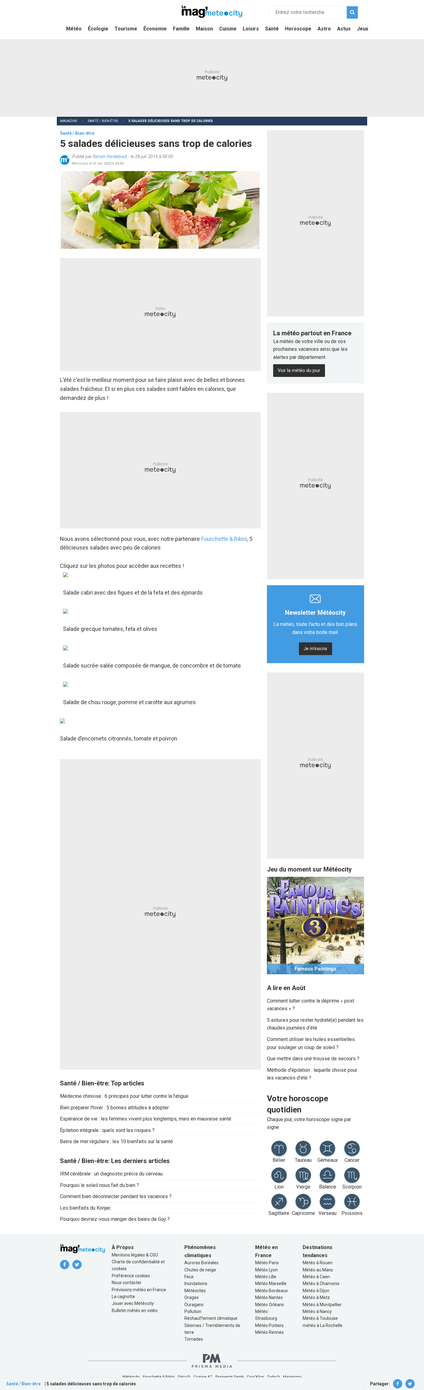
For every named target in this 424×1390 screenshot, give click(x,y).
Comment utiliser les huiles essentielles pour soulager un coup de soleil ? (311, 1043)
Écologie (98, 29)
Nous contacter (127, 1282)
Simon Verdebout (110, 156)
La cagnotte (123, 1296)
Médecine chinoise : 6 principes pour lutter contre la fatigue (124, 1096)
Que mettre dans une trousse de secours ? (313, 1059)
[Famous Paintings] (315, 925)
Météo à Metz (316, 1297)
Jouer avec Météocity (133, 1303)
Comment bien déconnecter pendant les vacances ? (116, 1196)
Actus (344, 29)
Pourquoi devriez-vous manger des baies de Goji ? (115, 1219)
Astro (324, 29)
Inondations (195, 1283)
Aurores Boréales (201, 1262)
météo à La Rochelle (322, 1325)
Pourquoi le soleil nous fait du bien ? (99, 1185)
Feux (189, 1276)
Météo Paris (267, 1262)
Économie (155, 29)
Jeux (362, 29)
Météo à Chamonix (321, 1283)
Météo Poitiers (269, 1325)
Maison (204, 29)
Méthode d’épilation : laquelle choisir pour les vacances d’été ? (312, 1074)
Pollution (192, 1311)
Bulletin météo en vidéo (135, 1310)
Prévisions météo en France (139, 1289)
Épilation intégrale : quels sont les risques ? (107, 1130)
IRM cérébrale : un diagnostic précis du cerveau (111, 1174)
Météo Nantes (269, 1297)
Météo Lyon (266, 1269)
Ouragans (194, 1304)
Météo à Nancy (317, 1311)
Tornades (193, 1339)
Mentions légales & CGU (135, 1254)
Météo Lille (265, 1276)
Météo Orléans (269, 1304)
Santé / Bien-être (103, 121)
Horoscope (298, 29)
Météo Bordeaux (271, 1290)
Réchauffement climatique (210, 1318)
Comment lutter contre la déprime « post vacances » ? (310, 1005)
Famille (181, 29)
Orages (191, 1297)
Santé (272, 29)
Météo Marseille (270, 1283)
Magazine (68, 121)
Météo (74, 29)
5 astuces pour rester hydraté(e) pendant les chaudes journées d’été (315, 1024)
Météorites (195, 1290)
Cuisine (228, 29)
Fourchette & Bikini (224, 539)
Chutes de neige (200, 1269)
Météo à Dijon (316, 1290)
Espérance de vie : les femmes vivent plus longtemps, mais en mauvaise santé (145, 1119)
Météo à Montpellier (322, 1304)
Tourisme (126, 29)
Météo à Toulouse (320, 1318)
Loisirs (251, 29)
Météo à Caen (316, 1276)
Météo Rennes (269, 1332)
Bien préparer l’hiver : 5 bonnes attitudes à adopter (114, 1108)
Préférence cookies (131, 1275)
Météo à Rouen (317, 1262)
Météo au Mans (318, 1269)
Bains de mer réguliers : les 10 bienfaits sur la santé (116, 1141)
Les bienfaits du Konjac (85, 1208)
